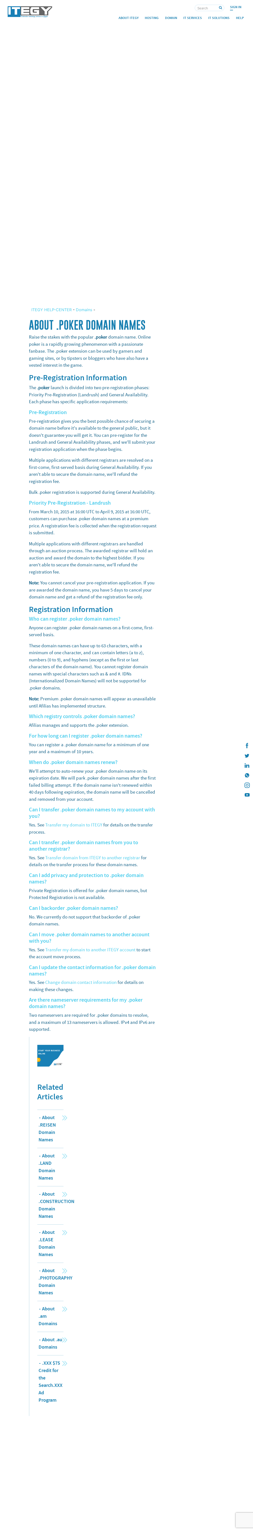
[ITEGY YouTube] (247, 795)
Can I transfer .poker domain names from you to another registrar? (83, 845)
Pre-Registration (48, 412)
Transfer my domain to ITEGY (73, 825)
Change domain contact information (81, 982)
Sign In (235, 7)
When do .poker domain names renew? (73, 762)
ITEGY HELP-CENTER (52, 309)
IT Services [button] (192, 18)
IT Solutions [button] (219, 18)
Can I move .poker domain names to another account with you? (89, 937)
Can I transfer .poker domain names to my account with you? (92, 813)
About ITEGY (129, 18)
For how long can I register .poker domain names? (85, 735)
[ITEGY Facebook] (247, 745)
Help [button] (240, 18)
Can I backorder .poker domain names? (73, 908)
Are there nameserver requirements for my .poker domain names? (86, 1003)
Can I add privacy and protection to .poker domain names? (86, 878)
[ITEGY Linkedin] (247, 765)
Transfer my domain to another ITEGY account (90, 950)
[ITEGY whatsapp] (247, 775)
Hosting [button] (152, 18)
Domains (84, 309)
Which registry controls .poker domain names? (82, 716)
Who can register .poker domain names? (75, 618)
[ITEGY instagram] (247, 785)
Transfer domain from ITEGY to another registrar (92, 858)
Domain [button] (171, 18)
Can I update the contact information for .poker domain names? (92, 970)
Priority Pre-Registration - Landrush (70, 502)
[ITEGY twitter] (247, 755)
